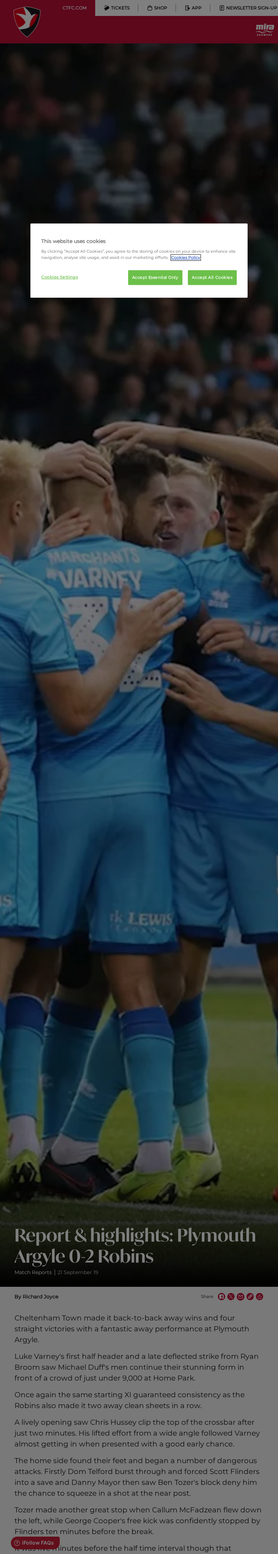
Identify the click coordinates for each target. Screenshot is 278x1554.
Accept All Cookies (212, 277)
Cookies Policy (185, 257)
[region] (139, 260)
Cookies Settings (59, 277)
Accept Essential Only (155, 277)
